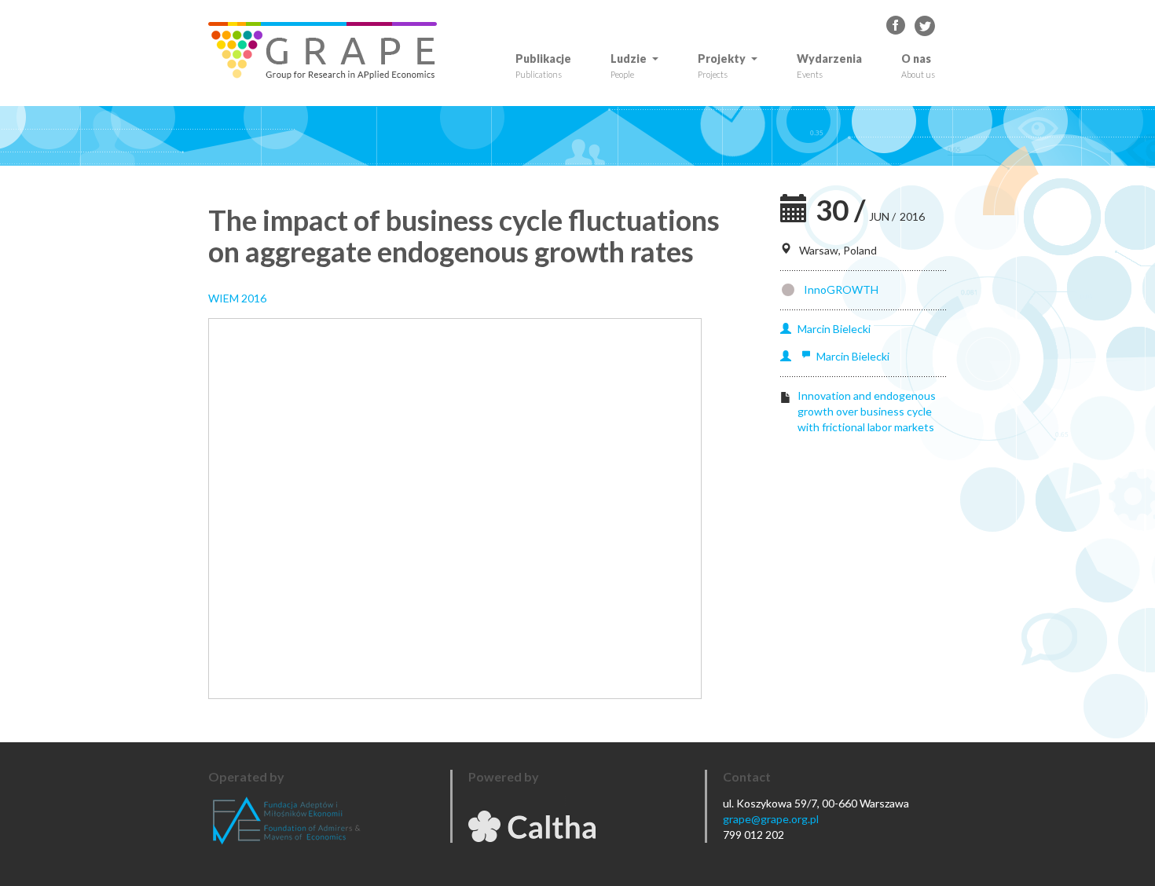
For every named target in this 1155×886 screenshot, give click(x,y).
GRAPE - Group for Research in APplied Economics (896, 26)
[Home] (328, 50)
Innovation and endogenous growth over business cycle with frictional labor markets (867, 411)
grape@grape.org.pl (771, 819)
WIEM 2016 (237, 298)
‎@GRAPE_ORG (925, 26)
